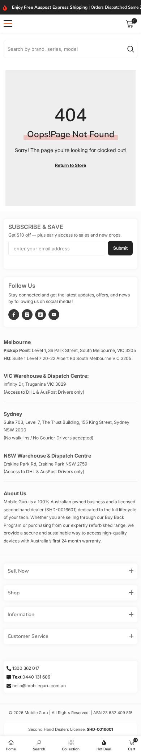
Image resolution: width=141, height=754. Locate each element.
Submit (120, 248)
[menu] (8, 23)
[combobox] (65, 49)
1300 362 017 (25, 668)
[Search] (70, 49)
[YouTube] (53, 314)
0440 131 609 (31, 677)
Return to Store (70, 165)
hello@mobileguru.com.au (39, 685)
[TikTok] (40, 314)
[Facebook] (13, 314)
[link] (39, 744)
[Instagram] (27, 314)
